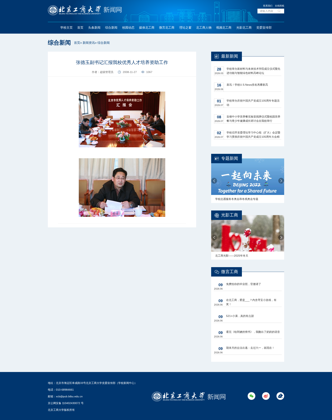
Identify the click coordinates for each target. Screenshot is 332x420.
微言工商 (229, 271)
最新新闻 (229, 56)
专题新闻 (229, 158)
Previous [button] (214, 181)
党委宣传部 (264, 27)
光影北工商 (244, 27)
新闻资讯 (89, 42)
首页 (80, 27)
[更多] (39, 73)
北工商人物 (204, 27)
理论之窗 (185, 27)
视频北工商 (224, 27)
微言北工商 (166, 27)
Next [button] (281, 181)
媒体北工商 (146, 27)
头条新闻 (94, 27)
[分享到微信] (39, 56)
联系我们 (267, 5)
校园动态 (128, 27)
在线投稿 (279, 5)
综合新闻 (111, 27)
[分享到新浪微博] (39, 64)
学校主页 (66, 27)
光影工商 (229, 215)
